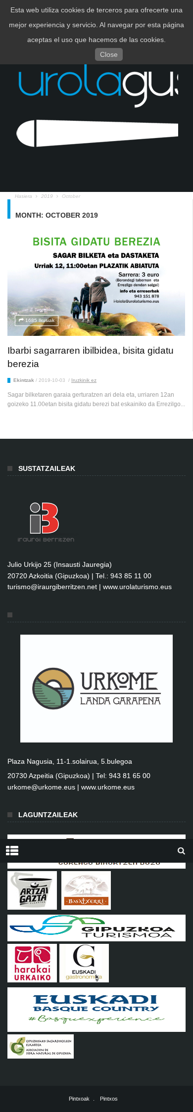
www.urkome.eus (108, 787)
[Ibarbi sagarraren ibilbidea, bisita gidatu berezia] (96, 285)
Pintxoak (79, 1099)
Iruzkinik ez (83, 380)
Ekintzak (23, 380)
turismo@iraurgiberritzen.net (52, 587)
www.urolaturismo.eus (137, 587)
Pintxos (109, 1099)
